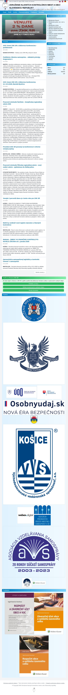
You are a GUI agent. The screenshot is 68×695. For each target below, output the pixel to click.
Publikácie (34, 12)
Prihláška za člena (33, 283)
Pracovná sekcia (24, 12)
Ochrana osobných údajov (10, 683)
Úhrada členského (33, 290)
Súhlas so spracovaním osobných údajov (33, 287)
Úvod (4, 12)
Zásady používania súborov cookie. (55, 683)
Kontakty (41, 12)
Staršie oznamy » (40, 272)
